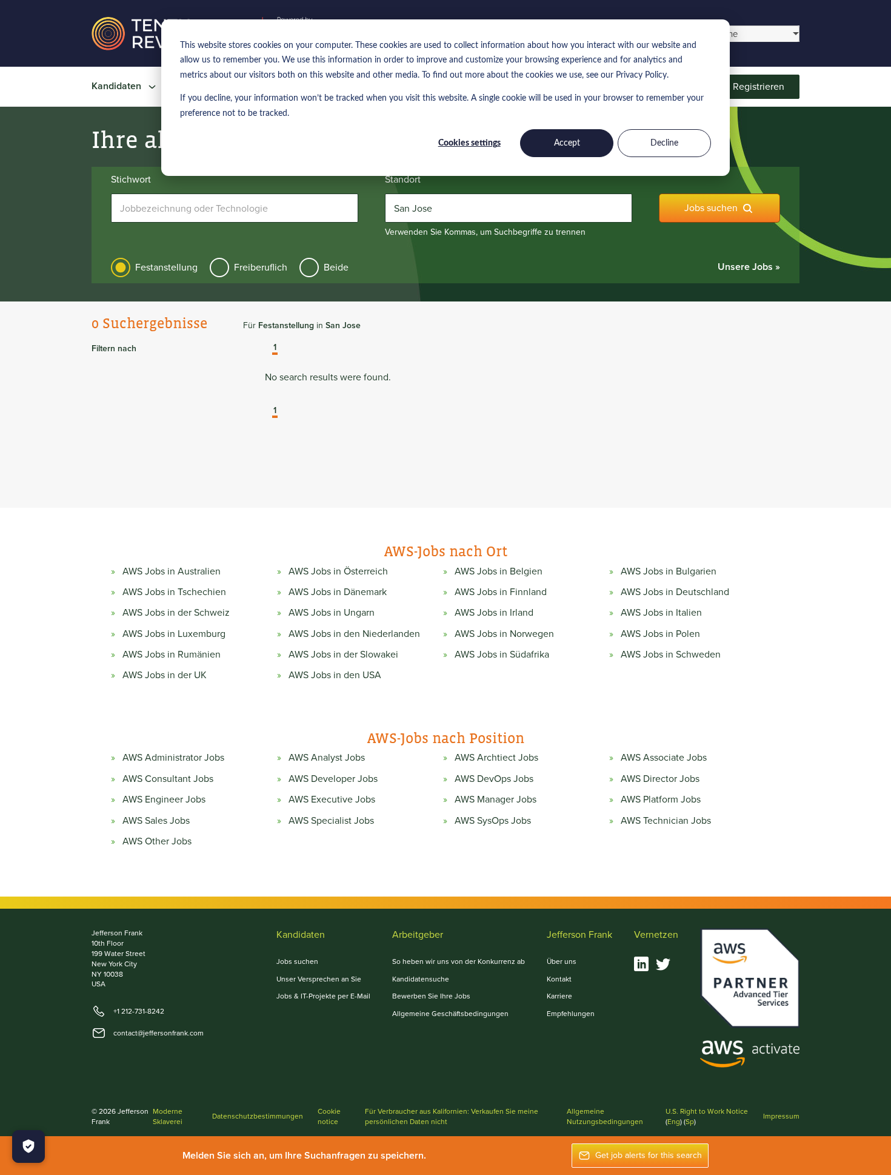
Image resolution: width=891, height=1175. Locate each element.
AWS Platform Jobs (661, 799)
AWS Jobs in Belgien (498, 571)
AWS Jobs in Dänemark (338, 592)
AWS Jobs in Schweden (671, 654)
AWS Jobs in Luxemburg (173, 634)
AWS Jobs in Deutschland (675, 592)
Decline (664, 143)
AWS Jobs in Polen (660, 634)
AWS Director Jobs (660, 779)
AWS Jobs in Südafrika (502, 654)
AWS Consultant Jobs (167, 779)
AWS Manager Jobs (495, 799)
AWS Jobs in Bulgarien (668, 571)
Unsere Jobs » (749, 267)
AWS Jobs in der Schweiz (176, 612)
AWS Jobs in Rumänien (171, 654)
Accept (567, 143)
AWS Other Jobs (157, 841)
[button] (266, 349)
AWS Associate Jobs (664, 757)
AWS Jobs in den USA (335, 675)
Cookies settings (469, 143)
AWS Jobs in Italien (661, 612)
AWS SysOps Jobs (493, 820)
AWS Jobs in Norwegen (504, 634)
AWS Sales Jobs (156, 820)
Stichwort (131, 179)
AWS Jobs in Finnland (501, 592)
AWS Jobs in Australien (171, 571)
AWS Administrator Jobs (173, 757)
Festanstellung (166, 267)
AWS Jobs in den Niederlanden (354, 634)
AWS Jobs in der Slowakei (343, 654)
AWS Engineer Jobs (163, 799)
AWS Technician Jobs (666, 820)
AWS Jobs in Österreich (338, 571)
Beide (336, 267)
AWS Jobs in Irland (494, 612)
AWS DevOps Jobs (494, 779)
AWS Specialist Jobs (331, 820)
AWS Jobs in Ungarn (332, 612)
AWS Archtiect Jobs (496, 757)
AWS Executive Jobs (332, 799)
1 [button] (274, 348)
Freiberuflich (260, 267)
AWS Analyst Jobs (327, 757)
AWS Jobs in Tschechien (174, 592)
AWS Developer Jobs (333, 779)
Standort (403, 179)
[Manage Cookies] (28, 1146)
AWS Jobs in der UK (164, 675)
